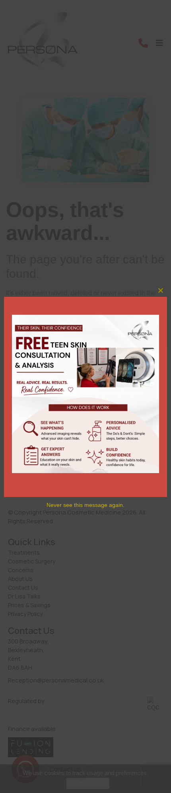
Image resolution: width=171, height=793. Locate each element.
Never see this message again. (85, 505)
